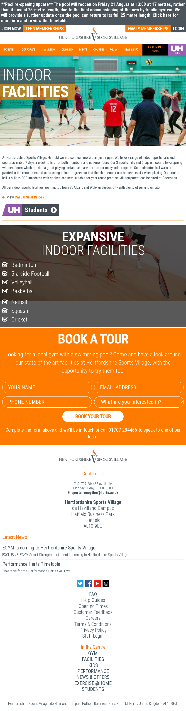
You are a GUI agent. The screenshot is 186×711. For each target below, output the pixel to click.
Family (113, 49)
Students (36, 210)
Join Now (11, 28)
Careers (93, 618)
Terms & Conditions (93, 624)
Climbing (67, 49)
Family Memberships (148, 28)
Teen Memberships (44, 28)
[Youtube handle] (97, 583)
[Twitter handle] (80, 583)
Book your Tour (93, 416)
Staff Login (93, 636)
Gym (93, 653)
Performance (93, 671)
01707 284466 (87, 484)
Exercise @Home (93, 683)
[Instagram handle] (106, 583)
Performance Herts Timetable (31, 564)
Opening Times (93, 606)
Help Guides (93, 600)
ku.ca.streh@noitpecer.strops (94, 493)
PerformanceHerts (155, 48)
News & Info (131, 49)
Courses (98, 49)
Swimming (48, 49)
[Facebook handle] (88, 583)
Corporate (28, 49)
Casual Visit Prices (29, 197)
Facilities (9, 49)
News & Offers (93, 677)
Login (178, 28)
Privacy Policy (93, 630)
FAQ (93, 594)
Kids (93, 665)
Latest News (14, 537)
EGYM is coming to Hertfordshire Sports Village (48, 548)
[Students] (177, 50)
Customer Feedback (93, 612)
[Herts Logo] (93, 34)
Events (83, 49)
